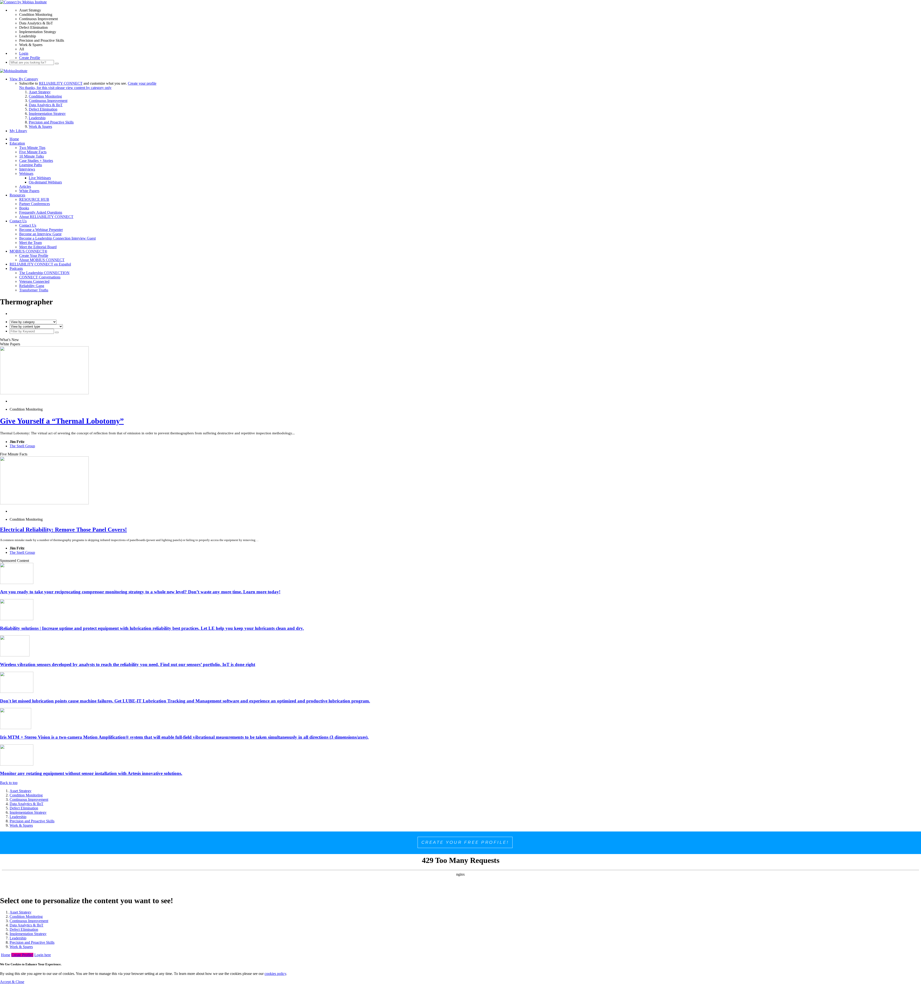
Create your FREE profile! (465, 842)
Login (23, 53)
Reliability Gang (31, 286)
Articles (25, 186)
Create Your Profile (33, 255)
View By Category (24, 79)
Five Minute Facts (33, 152)
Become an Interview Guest (40, 234)
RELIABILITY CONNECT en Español (40, 264)
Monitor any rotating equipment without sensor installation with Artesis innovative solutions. (91, 773)
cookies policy (275, 974)
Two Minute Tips (32, 148)
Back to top (9, 783)
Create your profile (142, 83)
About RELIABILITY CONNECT (46, 217)
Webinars (26, 173)
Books (24, 208)
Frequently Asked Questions (40, 212)
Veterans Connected (34, 281)
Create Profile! (22, 955)
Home (14, 139)
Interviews (27, 169)
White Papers (29, 191)
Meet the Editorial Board (38, 247)
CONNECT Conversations (39, 277)
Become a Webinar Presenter (41, 230)
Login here (42, 955)
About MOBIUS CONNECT (42, 260)
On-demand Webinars (45, 182)
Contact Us (18, 221)
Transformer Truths (33, 290)
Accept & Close (12, 982)
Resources (17, 195)
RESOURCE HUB (34, 199)
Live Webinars (40, 178)
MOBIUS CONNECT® (28, 251)
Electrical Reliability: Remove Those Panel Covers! (63, 529)
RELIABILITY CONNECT (61, 83)
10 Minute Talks (31, 156)
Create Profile (29, 58)
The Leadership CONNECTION (44, 273)
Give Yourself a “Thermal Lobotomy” (62, 421)
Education (17, 143)
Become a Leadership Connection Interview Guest (57, 238)
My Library (18, 131)
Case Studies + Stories (36, 161)
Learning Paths (30, 165)
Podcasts (16, 268)
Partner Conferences (34, 204)
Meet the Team (30, 243)
